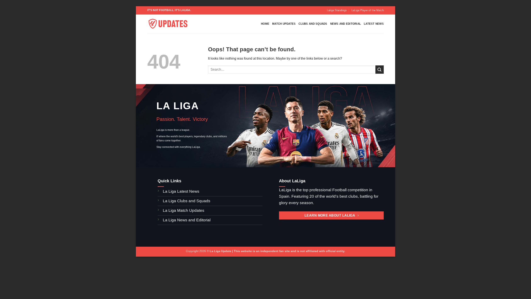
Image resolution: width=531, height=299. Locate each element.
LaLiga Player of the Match (367, 10)
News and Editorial (345, 23)
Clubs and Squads (312, 23)
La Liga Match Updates (183, 210)
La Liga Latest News (181, 191)
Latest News (374, 23)
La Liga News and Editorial (187, 220)
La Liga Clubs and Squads (186, 201)
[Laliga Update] (168, 24)
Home (265, 23)
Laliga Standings (337, 10)
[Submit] (379, 69)
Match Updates (284, 23)
